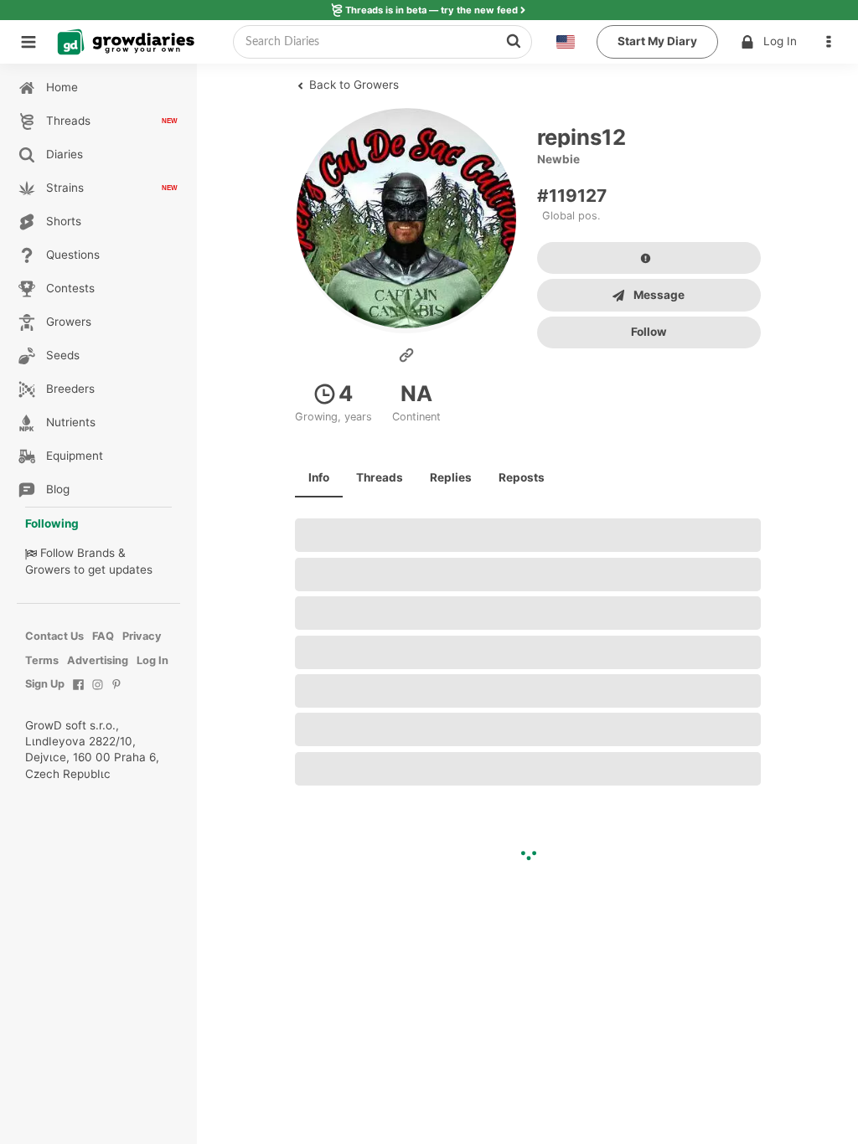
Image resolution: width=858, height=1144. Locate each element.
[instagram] (97, 693)
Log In (780, 41)
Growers (47, 569)
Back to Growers (352, 84)
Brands (96, 552)
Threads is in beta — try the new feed (431, 10)
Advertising (97, 660)
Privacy (142, 636)
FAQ (103, 636)
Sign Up (45, 684)
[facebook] (78, 693)
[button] (833, 41)
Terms (42, 660)
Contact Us (54, 636)
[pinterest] (116, 693)
